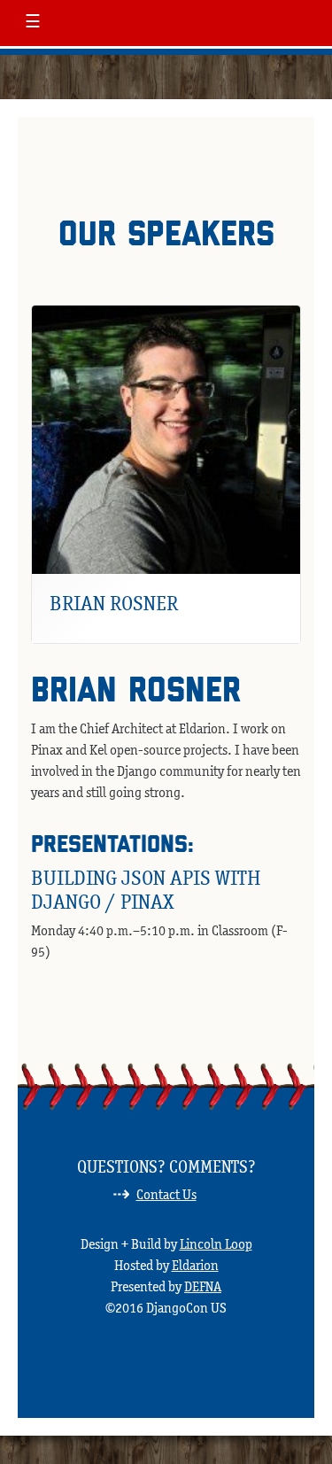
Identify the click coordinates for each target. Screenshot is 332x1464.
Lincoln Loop (216, 1243)
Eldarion (195, 1265)
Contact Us (166, 1194)
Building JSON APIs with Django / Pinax (146, 888)
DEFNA (202, 1286)
